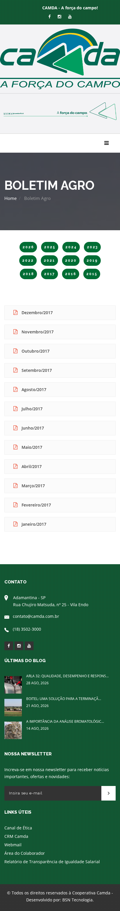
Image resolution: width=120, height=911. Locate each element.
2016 (70, 274)
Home (10, 198)
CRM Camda (16, 836)
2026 (28, 247)
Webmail (13, 844)
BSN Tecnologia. (78, 900)
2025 (49, 247)
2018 (28, 274)
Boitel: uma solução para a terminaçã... (63, 698)
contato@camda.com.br (36, 616)
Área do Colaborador (24, 853)
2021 (49, 260)
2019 (92, 260)
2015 (91, 274)
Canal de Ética (18, 828)
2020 (71, 260)
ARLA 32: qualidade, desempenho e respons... (67, 675)
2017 (49, 274)
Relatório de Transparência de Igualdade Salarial (52, 861)
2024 (71, 247)
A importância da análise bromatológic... (65, 721)
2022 (28, 260)
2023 (92, 247)
